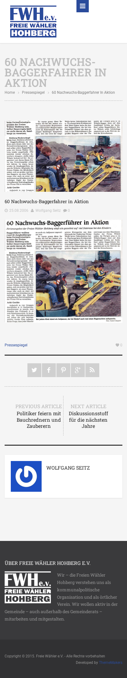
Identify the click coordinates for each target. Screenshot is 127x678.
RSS (92, 370)
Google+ (78, 370)
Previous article (38, 416)
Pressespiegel (33, 92)
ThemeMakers (110, 662)
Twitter (34, 370)
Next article (88, 416)
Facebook (49, 370)
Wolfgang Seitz (48, 210)
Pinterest (63, 370)
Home (10, 92)
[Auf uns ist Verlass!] (33, 21)
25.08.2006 (18, 210)
